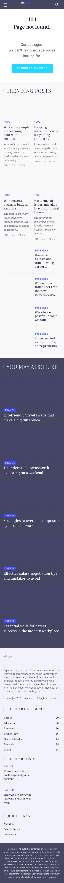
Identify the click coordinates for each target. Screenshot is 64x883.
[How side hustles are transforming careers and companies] (18, 259)
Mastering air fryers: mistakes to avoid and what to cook (46, 206)
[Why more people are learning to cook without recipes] (17, 108)
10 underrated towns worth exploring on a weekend (17, 775)
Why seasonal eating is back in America (16, 204)
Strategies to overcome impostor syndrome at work (17, 798)
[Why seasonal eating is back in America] (17, 181)
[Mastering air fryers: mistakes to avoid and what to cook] (47, 181)
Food (7, 122)
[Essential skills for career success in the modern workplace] (32, 611)
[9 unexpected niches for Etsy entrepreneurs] (18, 341)
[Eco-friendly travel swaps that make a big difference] (32, 401)
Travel (10, 410)
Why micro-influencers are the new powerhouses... (46, 289)
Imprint (8, 698)
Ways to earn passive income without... (46, 316)
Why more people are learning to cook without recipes (17, 133)
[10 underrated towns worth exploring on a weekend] (32, 453)
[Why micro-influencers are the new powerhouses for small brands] (18, 287)
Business (41, 250)
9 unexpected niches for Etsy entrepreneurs (46, 342)
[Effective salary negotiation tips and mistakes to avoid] (32, 559)
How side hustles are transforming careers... (44, 261)
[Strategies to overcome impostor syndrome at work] (32, 506)
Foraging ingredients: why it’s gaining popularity (46, 133)
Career (10, 515)
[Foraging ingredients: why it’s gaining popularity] (47, 108)
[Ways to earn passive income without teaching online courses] (18, 315)
